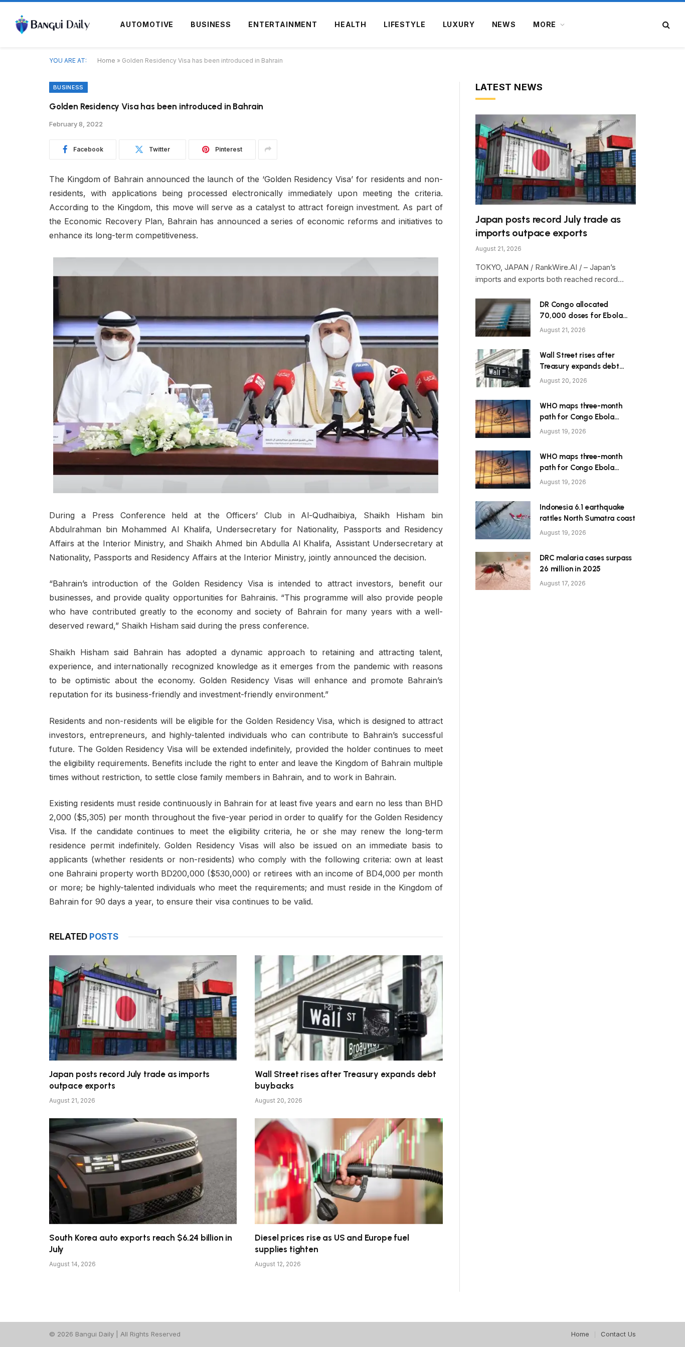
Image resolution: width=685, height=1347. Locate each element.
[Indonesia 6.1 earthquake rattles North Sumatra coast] (503, 520)
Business (211, 24)
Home (106, 60)
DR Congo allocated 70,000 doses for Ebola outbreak (581, 310)
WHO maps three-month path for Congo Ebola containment (581, 411)
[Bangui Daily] (52, 25)
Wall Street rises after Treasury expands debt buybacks (345, 1080)
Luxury (459, 24)
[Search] (665, 25)
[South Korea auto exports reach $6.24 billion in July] (143, 1171)
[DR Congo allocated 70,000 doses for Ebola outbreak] (503, 317)
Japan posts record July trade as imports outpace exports (129, 1080)
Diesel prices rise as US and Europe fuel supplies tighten (332, 1243)
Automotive (147, 24)
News (504, 24)
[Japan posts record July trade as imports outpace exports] (143, 1008)
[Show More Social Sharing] (267, 149)
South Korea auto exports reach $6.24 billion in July (140, 1243)
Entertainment (282, 24)
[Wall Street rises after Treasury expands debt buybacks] (349, 1008)
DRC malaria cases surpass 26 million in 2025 (586, 563)
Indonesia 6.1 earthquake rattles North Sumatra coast (587, 512)
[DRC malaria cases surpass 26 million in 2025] (503, 571)
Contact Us (618, 1334)
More (544, 24)
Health (350, 24)
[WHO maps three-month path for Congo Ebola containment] (503, 419)
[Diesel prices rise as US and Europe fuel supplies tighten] (349, 1171)
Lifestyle (405, 24)
